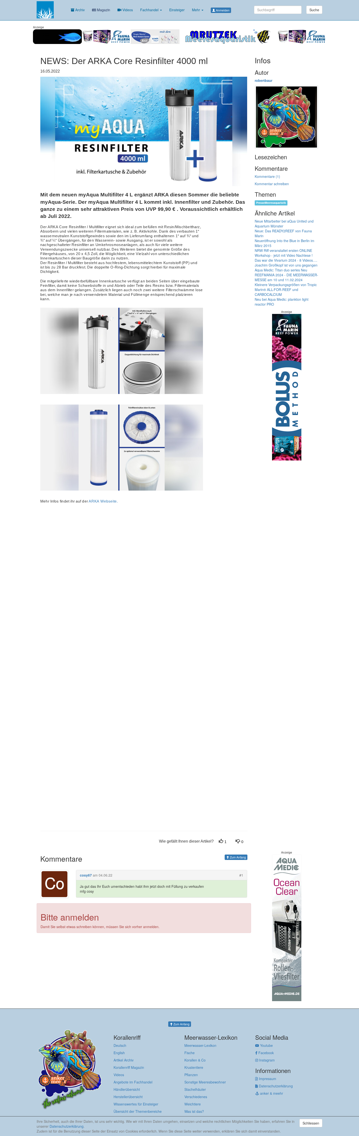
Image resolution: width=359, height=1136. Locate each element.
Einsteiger (177, 9)
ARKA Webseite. (103, 501)
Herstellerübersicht (128, 1096)
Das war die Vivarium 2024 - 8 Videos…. (286, 260)
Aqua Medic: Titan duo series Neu (281, 270)
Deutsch (120, 1045)
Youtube (266, 1045)
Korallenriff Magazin (129, 1067)
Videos (127, 9)
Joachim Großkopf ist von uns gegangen (286, 265)
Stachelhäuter (195, 1089)
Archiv (79, 9)
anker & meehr (271, 1093)
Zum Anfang (237, 857)
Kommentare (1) (267, 176)
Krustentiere (193, 1067)
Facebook (265, 1052)
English (119, 1052)
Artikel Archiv (124, 1060)
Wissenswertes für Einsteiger (136, 1104)
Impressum (267, 1078)
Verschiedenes (195, 1096)
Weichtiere (192, 1104)
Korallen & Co (195, 1060)
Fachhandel (149, 9)
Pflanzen (191, 1074)
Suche (314, 9)
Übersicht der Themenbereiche (138, 1111)
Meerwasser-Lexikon (200, 1045)
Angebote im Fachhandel (133, 1082)
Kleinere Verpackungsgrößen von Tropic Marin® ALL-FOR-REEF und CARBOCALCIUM (286, 289)
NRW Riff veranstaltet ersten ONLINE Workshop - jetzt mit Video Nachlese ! (284, 253)
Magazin (103, 9)
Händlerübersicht (127, 1089)
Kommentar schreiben (272, 183)
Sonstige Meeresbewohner (205, 1082)
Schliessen (311, 1123)
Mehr (196, 9)
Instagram (266, 1060)
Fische (189, 1052)
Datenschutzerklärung (275, 1085)
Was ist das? (194, 1111)
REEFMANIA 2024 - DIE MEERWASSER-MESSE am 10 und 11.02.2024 (286, 277)
